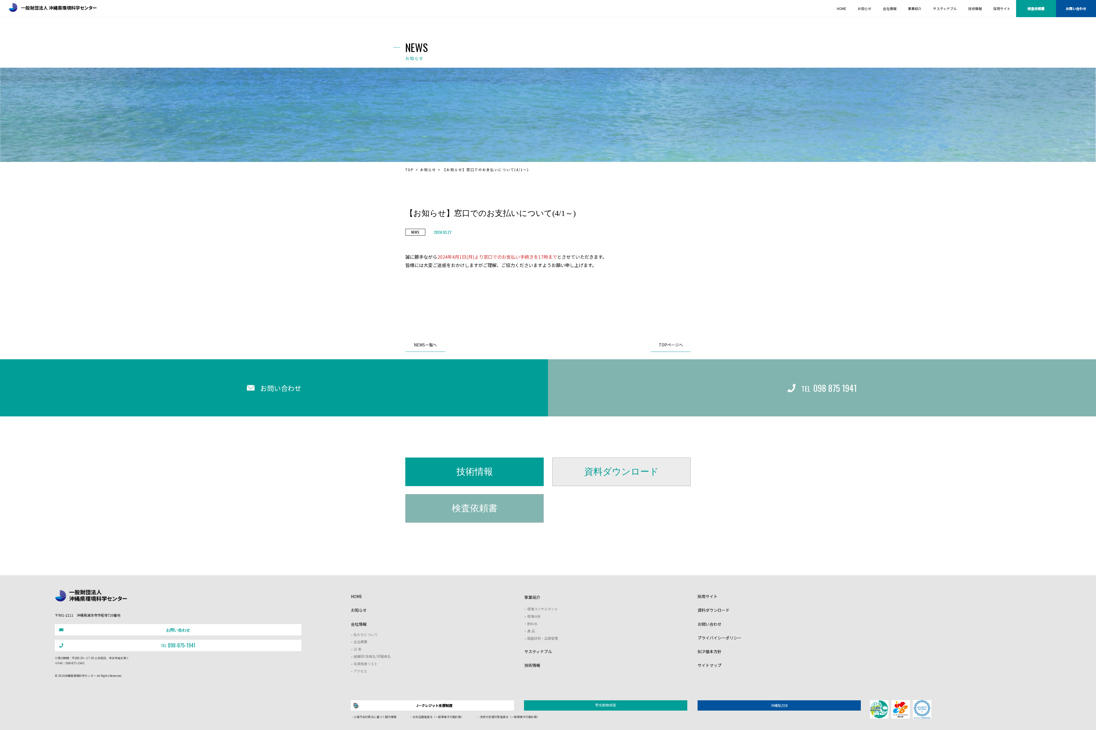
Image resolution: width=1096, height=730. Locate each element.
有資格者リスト (366, 663)
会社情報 (359, 624)
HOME (356, 596)
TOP (409, 169)
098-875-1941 (178, 645)
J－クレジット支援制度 (434, 705)
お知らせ (428, 169)
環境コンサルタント (542, 608)
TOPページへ (671, 344)
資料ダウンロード (621, 471)
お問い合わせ (1076, 8)
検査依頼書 (1036, 8)
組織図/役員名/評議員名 (372, 656)
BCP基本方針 (710, 651)
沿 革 (357, 649)
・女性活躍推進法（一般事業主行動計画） (437, 717)
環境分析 (534, 616)
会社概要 (360, 641)
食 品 (531, 630)
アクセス (360, 671)
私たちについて (366, 634)
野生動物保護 (605, 705)
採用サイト (708, 596)
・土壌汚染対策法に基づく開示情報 (373, 717)
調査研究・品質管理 (542, 638)
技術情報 (474, 471)
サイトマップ (710, 665)
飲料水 (532, 623)
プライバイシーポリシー (720, 638)
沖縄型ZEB (779, 705)
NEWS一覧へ (425, 344)
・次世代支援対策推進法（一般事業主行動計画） (508, 717)
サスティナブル (538, 651)
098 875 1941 (829, 388)
